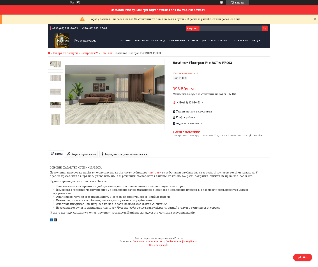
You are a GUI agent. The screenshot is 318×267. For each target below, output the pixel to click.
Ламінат (106, 53)
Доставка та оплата (216, 40)
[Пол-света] (61, 40)
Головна (125, 40)
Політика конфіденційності (182, 241)
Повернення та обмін (182, 40)
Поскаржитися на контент (148, 241)
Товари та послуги (148, 40)
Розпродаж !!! (89, 53)
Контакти (241, 40)
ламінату (154, 172)
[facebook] (51, 220)
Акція (256, 40)
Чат (305, 257)
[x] (55, 220)
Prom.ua (178, 237)
